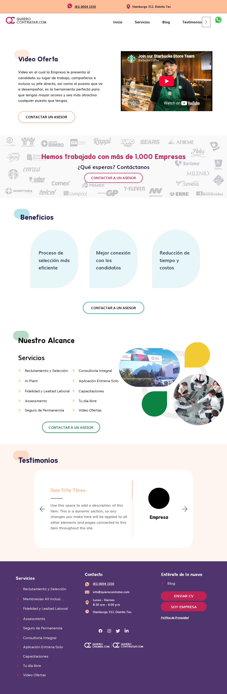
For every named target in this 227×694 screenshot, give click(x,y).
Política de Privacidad (174, 618)
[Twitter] (117, 630)
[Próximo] (184, 509)
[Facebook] (100, 630)
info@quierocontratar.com (111, 592)
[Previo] (42, 509)
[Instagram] (109, 630)
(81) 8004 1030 (85, 6)
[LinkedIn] (126, 630)
